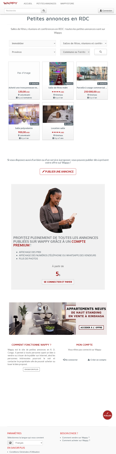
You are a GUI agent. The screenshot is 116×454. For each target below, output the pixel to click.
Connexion (107, 10)
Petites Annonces (46, 3)
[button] (58, 171)
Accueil (28, 3)
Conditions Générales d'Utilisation (24, 452)
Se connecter (71, 359)
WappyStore (67, 3)
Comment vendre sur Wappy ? (76, 437)
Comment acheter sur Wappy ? (76, 440)
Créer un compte (98, 359)
